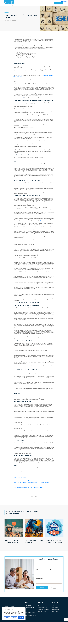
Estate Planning (16, 20)
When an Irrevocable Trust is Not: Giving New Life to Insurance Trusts (27, 480)
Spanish (65, 1)
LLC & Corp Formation (42, 611)
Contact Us (58, 3)
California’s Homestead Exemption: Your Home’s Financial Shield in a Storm (54, 542)
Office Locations (55, 607)
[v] (35, 288)
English (62, 1)
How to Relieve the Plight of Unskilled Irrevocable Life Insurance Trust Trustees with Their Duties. (32, 482)
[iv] (24, 251)
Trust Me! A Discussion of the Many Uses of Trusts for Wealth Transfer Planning (28, 487)
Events (53, 605)
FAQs (53, 613)
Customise (7, 617)
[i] (45, 111)
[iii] (52, 240)
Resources (50, 3)
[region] (14, 613)
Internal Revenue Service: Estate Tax (21, 477)
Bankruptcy (40, 613)
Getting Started (32, 3)
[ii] (40, 220)
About (26, 3)
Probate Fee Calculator (56, 609)
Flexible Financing (55, 611)
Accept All (21, 617)
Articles (44, 3)
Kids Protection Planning (42, 607)
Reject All (14, 617)
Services (39, 3)
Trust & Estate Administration (43, 609)
